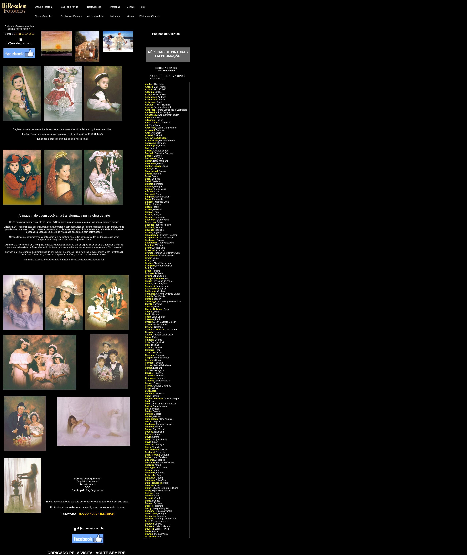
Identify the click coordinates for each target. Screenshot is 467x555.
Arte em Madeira (95, 16)
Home (143, 7)
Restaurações (94, 7)
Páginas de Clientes (149, 16)
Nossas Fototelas (43, 16)
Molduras (115, 16)
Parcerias (115, 7)
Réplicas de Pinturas (71, 16)
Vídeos (130, 16)
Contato (131, 7)
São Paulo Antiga (69, 7)
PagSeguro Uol (94, 490)
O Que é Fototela (43, 7)
